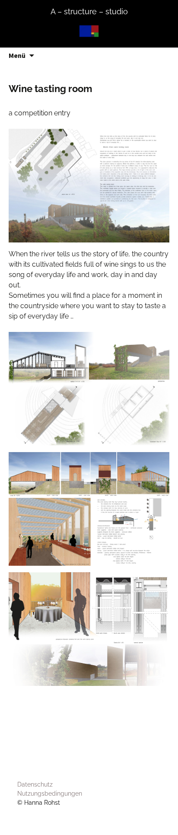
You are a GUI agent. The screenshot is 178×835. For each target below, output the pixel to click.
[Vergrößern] (158, 140)
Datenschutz (35, 784)
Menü (17, 55)
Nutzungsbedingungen (49, 793)
